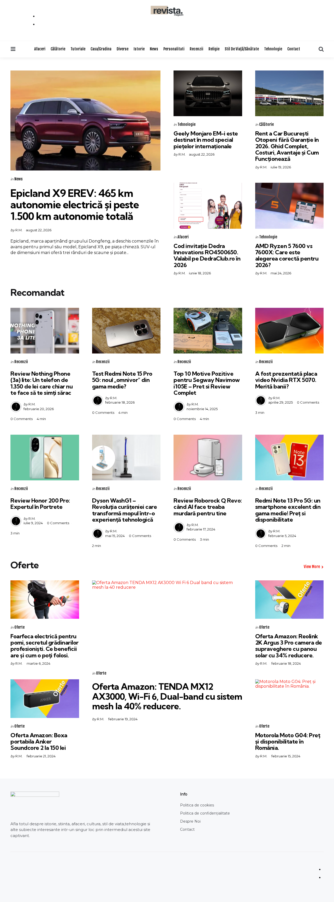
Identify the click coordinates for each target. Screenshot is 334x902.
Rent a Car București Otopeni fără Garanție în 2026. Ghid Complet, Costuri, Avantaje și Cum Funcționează (287, 146)
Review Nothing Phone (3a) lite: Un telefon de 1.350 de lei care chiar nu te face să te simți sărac (41, 383)
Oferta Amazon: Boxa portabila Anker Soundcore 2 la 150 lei (38, 741)
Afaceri (39, 48)
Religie (213, 48)
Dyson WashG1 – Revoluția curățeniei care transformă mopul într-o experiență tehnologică (124, 510)
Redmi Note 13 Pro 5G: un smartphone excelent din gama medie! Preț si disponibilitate (288, 510)
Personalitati (173, 48)
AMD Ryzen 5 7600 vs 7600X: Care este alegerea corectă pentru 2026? (287, 255)
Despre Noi (190, 821)
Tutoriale (77, 48)
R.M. (18, 230)
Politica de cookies (197, 805)
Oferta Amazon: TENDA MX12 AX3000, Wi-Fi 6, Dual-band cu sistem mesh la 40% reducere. (167, 696)
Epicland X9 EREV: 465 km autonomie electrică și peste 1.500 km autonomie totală (74, 204)
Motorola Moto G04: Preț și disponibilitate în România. (287, 741)
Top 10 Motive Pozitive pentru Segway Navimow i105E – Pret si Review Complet (207, 383)
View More (312, 566)
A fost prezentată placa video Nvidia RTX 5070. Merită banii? (286, 380)
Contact (293, 48)
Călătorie (58, 48)
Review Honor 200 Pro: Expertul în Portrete (40, 503)
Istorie (139, 48)
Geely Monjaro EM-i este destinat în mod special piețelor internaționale (206, 140)
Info (183, 794)
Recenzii (196, 48)
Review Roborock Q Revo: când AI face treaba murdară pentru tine (208, 507)
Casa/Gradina (101, 48)
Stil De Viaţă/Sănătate (242, 48)
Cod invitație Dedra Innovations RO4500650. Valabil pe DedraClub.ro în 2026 (207, 255)
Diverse (122, 48)
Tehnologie (273, 48)
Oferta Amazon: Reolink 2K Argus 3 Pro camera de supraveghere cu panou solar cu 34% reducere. (288, 646)
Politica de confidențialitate (205, 813)
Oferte (19, 627)
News (154, 48)
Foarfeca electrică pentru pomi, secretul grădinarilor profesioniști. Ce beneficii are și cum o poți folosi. (44, 646)
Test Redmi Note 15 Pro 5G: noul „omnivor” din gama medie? (122, 380)
